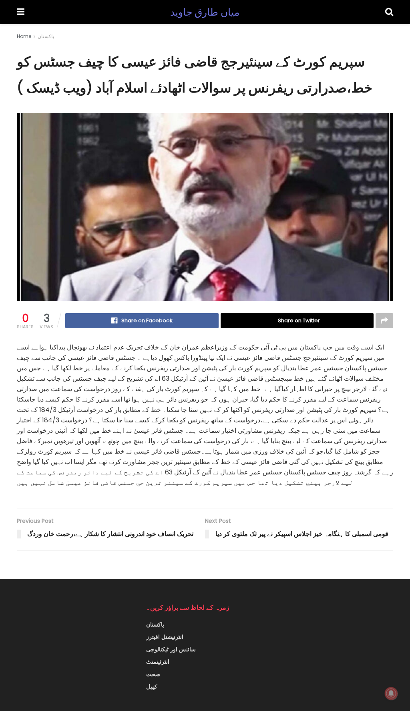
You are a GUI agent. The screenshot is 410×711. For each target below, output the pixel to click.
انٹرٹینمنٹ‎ (157, 662)
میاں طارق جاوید (205, 12)
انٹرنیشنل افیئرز (164, 637)
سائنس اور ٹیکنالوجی (171, 649)
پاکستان (46, 36)
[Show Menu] (20, 12)
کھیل (151, 687)
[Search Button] (389, 12)
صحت (153, 674)
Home (24, 36)
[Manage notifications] (391, 693)
